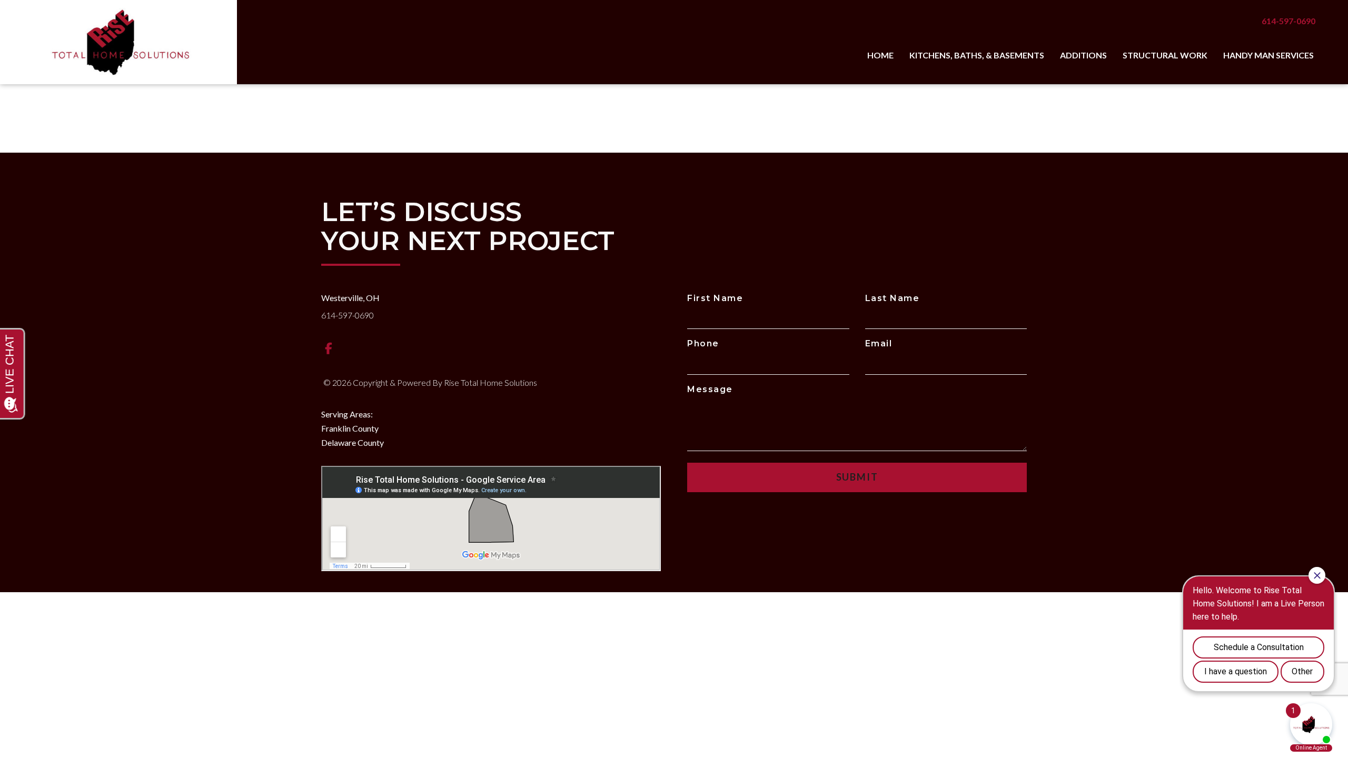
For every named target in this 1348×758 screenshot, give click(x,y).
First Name (715, 298)
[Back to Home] (118, 42)
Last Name (892, 298)
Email (879, 343)
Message (710, 389)
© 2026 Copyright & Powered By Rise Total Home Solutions (430, 382)
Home (880, 55)
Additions (1083, 55)
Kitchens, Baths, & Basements (976, 55)
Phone (703, 343)
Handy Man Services (1268, 55)
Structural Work (1165, 55)
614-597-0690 (1288, 21)
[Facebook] (328, 348)
